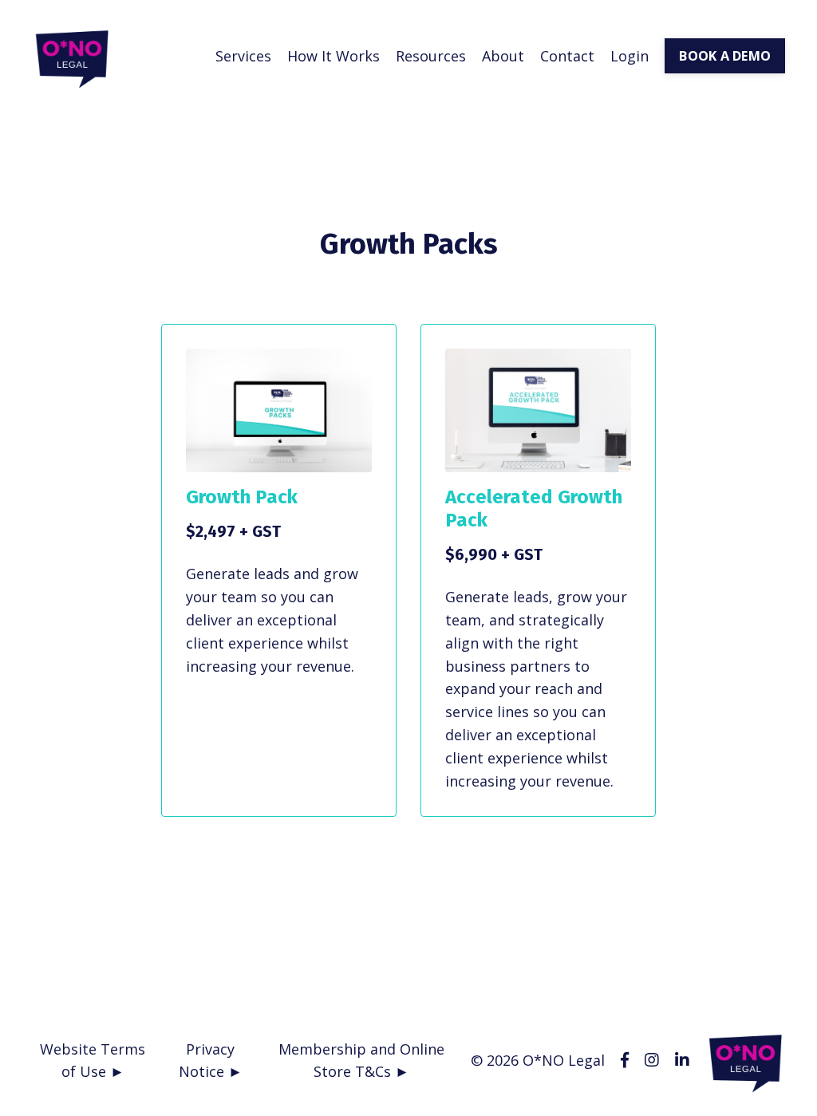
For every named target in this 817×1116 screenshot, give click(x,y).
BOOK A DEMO (725, 56)
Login (629, 55)
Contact (567, 55)
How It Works (333, 55)
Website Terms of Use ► (92, 1060)
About (503, 55)
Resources (431, 55)
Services (243, 55)
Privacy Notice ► (211, 1060)
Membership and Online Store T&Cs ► (361, 1060)
